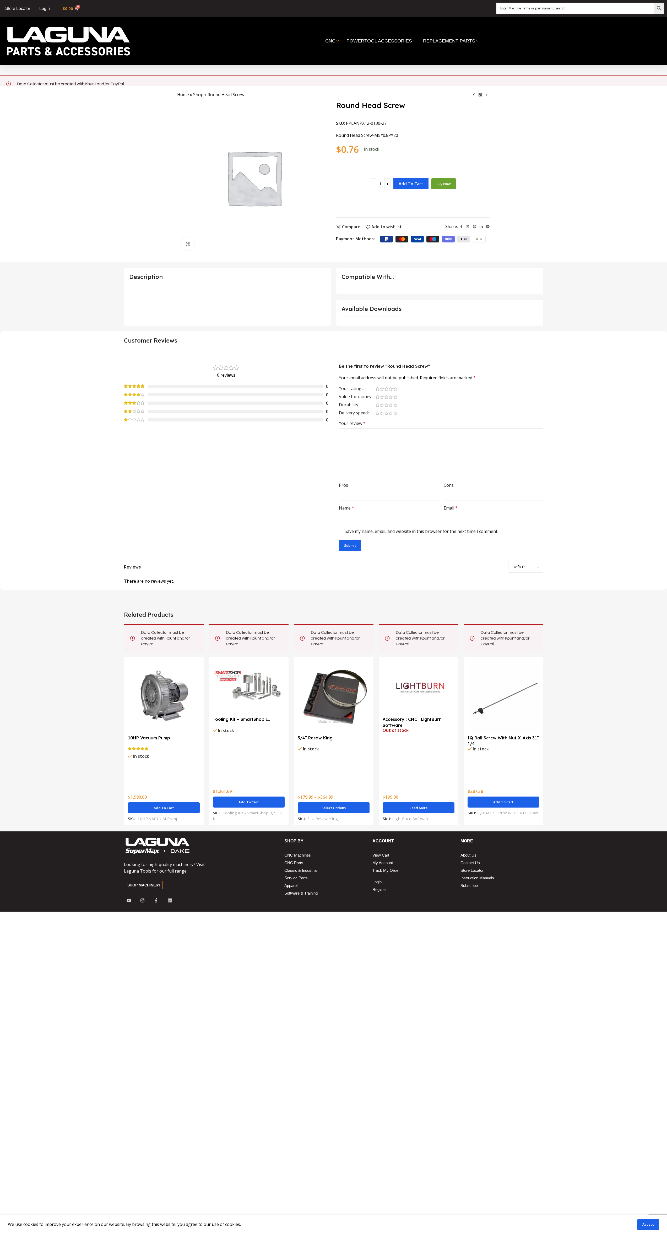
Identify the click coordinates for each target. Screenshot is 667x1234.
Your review (352, 423)
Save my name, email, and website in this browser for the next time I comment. (421, 531)
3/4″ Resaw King (315, 737)
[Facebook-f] (156, 900)
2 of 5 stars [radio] (382, 389)
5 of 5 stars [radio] (395, 389)
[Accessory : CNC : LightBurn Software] (418, 687)
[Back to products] (480, 95)
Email (451, 508)
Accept (648, 1224)
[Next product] (486, 95)
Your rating (350, 388)
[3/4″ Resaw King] (334, 697)
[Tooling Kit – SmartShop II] (249, 687)
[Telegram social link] (487, 226)
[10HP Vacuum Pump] (164, 697)
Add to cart (411, 184)
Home (183, 95)
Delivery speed (353, 413)
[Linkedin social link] (481, 226)
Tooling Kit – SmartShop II (241, 719)
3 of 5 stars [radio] (386, 389)
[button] (164, 807)
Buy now (443, 183)
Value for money (355, 396)
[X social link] (467, 226)
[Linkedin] (170, 900)
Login (44, 8)
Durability (348, 405)
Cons (449, 485)
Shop (198, 95)
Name (346, 508)
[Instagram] (142, 900)
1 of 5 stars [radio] (377, 389)
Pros (343, 485)
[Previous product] (474, 95)
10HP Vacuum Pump (149, 737)
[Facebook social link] (461, 226)
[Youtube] (129, 900)
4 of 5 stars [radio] (391, 389)
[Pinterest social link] (474, 226)
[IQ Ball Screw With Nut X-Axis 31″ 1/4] (503, 697)
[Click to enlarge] (187, 243)
